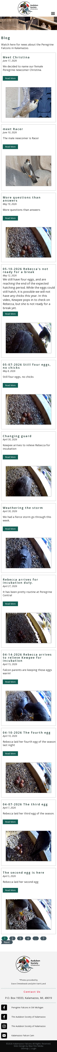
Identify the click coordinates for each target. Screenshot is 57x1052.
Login (33, 1048)
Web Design (19, 1046)
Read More (10, 78)
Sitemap (25, 1048)
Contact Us (32, 991)
